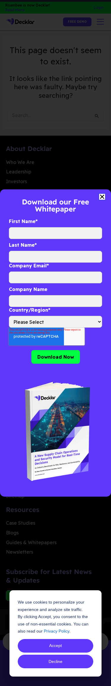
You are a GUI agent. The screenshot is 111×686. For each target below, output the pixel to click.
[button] (102, 197)
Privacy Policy (56, 631)
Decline (55, 661)
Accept (55, 645)
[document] (55, 343)
